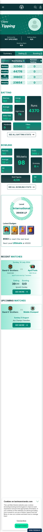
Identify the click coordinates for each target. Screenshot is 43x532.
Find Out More (21, 521)
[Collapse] (37, 501)
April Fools (32, 270)
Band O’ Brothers (10, 270)
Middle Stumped (31, 312)
